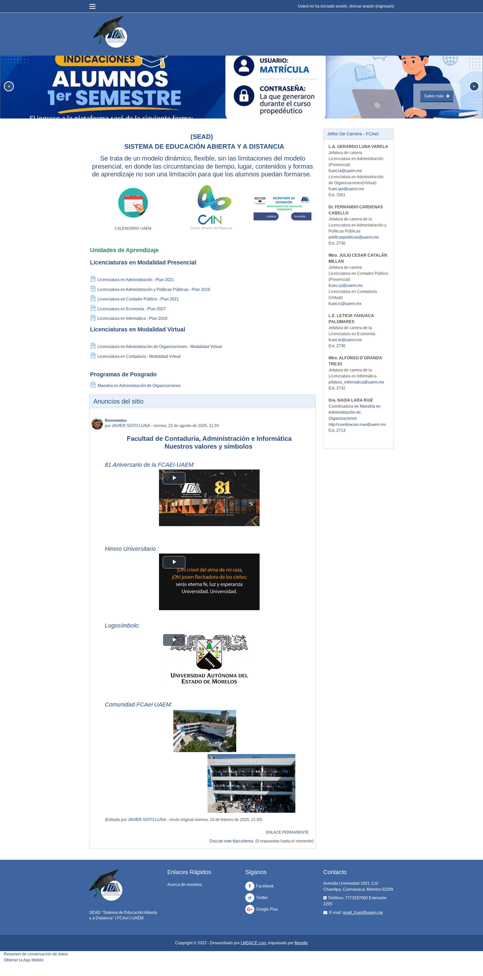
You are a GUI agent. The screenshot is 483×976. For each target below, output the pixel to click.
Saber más (434, 96)
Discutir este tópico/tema (232, 841)
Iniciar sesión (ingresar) (371, 6)
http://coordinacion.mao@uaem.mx (357, 424)
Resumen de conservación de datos (36, 954)
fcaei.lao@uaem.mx (346, 189)
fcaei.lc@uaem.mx (345, 303)
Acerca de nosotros (184, 884)
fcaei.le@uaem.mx (345, 340)
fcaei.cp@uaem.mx (346, 285)
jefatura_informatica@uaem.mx (356, 382)
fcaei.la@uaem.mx (345, 171)
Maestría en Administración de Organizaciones (355, 412)
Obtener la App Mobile (24, 960)
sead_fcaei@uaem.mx (363, 912)
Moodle (301, 943)
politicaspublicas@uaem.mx (354, 237)
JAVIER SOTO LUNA (131, 425)
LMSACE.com (254, 943)
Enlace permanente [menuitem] (287, 832)
